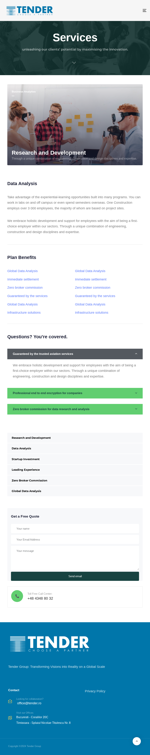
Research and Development (31, 438)
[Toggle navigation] (122, 10)
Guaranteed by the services (27, 296)
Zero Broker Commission (29, 480)
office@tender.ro (29, 703)
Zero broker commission (25, 287)
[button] (75, 354)
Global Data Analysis (26, 491)
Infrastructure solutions (24, 312)
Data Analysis (21, 448)
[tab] (75, 354)
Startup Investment (26, 459)
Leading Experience (26, 469)
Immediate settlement (23, 279)
